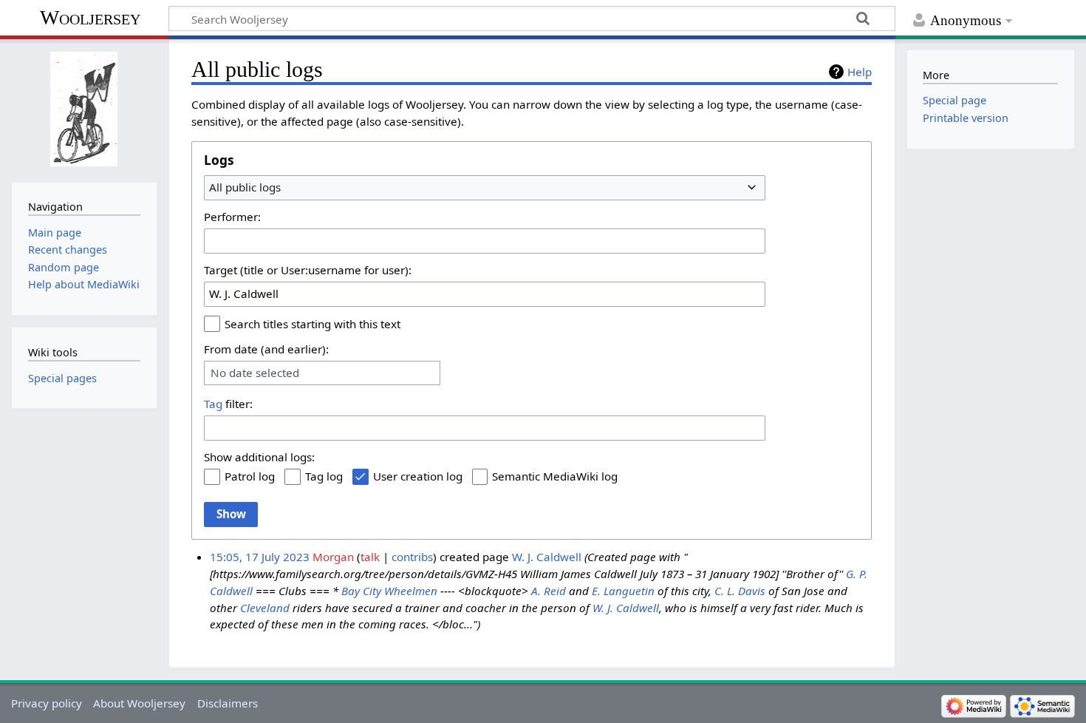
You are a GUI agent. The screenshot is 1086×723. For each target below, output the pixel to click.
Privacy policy (46, 703)
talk (370, 556)
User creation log (417, 476)
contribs (412, 556)
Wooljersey (90, 17)
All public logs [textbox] (245, 187)
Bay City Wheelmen (389, 590)
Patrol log (250, 476)
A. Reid (548, 590)
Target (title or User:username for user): (307, 269)
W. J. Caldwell (546, 556)
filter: (228, 403)
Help (859, 71)
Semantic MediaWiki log (555, 476)
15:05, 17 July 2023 (260, 556)
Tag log (324, 476)
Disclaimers (227, 703)
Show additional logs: (259, 456)
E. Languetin (623, 590)
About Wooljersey (139, 703)
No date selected (255, 373)
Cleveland (265, 607)
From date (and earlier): (266, 349)
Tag (213, 403)
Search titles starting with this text (312, 323)
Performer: (232, 216)
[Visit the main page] (84, 109)
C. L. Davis (739, 590)
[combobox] (484, 187)
